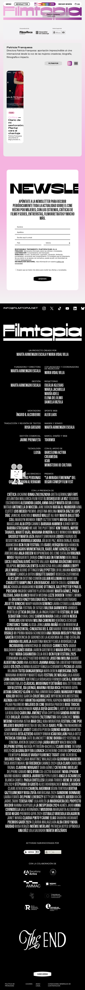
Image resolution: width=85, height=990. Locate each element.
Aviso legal (38, 985)
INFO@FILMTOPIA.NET (20, 308)
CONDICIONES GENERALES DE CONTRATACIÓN (59, 985)
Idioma (48, 243)
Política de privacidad (9, 985)
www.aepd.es (26, 260)
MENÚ (8, 4)
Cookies (29, 984)
